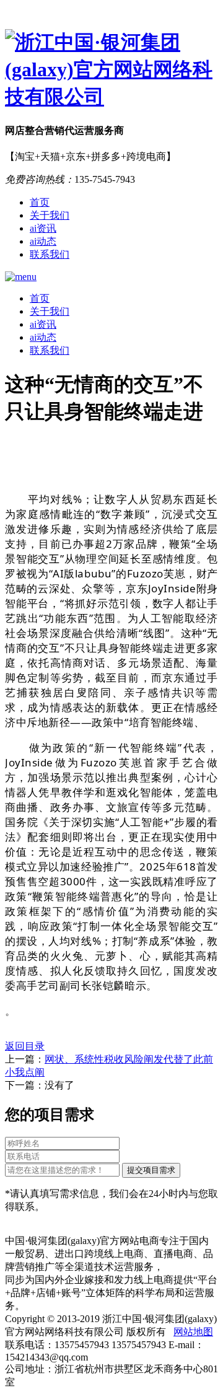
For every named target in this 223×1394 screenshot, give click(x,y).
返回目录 (25, 1046)
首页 (40, 202)
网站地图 (193, 1331)
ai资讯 (43, 228)
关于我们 (49, 215)
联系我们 (49, 254)
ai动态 (43, 241)
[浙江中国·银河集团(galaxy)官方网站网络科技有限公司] (111, 70)
